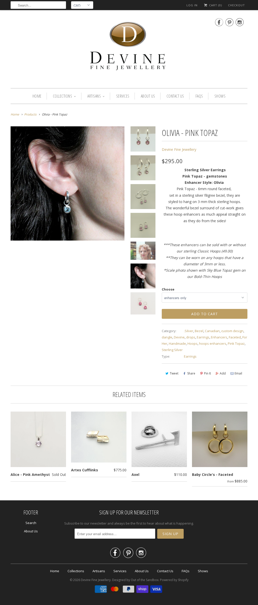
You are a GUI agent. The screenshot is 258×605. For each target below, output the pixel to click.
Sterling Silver (172, 350)
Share (191, 373)
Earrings (203, 337)
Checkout (236, 5)
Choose (168, 289)
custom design (232, 331)
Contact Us (175, 96)
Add (223, 373)
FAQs (199, 96)
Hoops (192, 343)
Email (238, 373)
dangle (167, 337)
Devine (179, 337)
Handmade (177, 343)
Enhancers (219, 337)
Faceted (235, 337)
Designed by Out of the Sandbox (135, 580)
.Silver (188, 331)
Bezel (199, 331)
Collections (62, 96)
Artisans (94, 96)
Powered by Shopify (174, 580)
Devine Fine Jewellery (179, 149)
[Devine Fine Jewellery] (129, 50)
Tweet (174, 373)
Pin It (207, 373)
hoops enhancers (212, 343)
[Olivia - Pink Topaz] (67, 183)
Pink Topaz (236, 343)
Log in (192, 5)
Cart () (215, 5)
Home (37, 96)
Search (30, 523)
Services (123, 96)
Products (30, 114)
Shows (220, 96)
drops (190, 337)
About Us (148, 96)
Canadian (212, 331)
